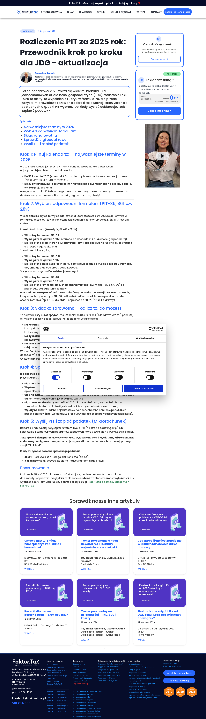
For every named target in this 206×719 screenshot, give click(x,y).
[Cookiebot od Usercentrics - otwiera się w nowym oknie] (150, 329)
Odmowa (62, 388)
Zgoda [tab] (61, 338)
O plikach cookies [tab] (145, 338)
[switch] (87, 377)
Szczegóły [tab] (103, 338)
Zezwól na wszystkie (143, 388)
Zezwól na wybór (103, 388)
